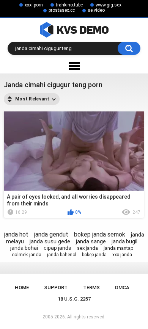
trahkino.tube (69, 5)
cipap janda (57, 248)
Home (22, 287)
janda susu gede (50, 241)
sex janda (87, 248)
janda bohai (24, 248)
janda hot (16, 234)
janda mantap (119, 248)
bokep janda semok (99, 234)
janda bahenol (61, 254)
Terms (91, 287)
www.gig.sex (108, 5)
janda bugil (124, 241)
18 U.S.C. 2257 (74, 299)
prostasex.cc (62, 10)
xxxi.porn (34, 5)
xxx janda (122, 254)
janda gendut (51, 234)
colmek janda (26, 254)
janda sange (91, 241)
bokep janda (94, 254)
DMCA (122, 287)
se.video (96, 10)
